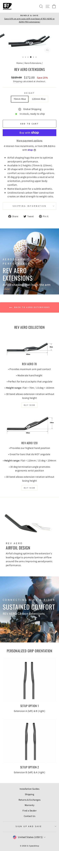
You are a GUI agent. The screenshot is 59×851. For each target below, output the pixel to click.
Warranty (29, 805)
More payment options (29, 141)
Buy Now (29, 405)
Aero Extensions (33, 63)
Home (19, 63)
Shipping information (30, 205)
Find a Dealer (29, 810)
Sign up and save (29, 826)
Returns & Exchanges (30, 800)
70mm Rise (20, 99)
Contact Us (29, 816)
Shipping (17, 81)
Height (29, 93)
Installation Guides (29, 789)
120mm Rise (38, 99)
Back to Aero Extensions (32, 307)
